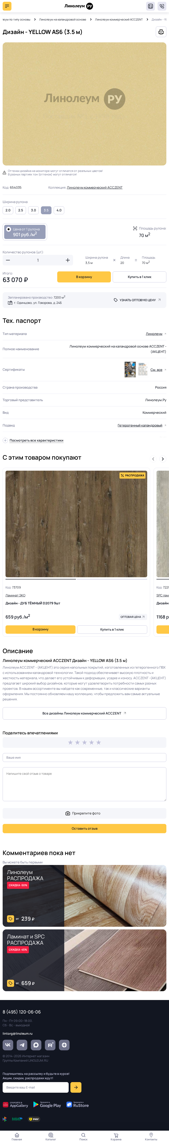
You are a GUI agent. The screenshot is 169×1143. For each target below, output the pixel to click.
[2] (77, 742)
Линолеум (154, 333)
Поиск (83, 1139)
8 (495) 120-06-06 (162, 6)
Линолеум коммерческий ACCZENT (119, 19)
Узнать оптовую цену (138, 300)
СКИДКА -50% (18, 885)
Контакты (151, 1139)
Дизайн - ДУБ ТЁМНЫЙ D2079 (33, 599)
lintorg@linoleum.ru (18, 1033)
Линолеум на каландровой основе (62, 19)
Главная (17, 1139)
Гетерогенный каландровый (140, 425)
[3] (84, 742)
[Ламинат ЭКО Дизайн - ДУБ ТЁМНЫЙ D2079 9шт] (76, 524)
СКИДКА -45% (18, 949)
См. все (156, 369)
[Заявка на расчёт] (150, 6)
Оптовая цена (131, 617)
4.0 (59, 210)
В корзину (84, 276)
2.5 (20, 210)
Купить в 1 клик (139, 276)
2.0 (8, 210)
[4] (91, 742)
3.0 (33, 210)
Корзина (116, 1139)
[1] (70, 742)
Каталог (51, 1139)
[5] (98, 742)
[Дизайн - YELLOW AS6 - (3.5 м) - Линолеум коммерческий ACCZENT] (84, 103)
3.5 (46, 210)
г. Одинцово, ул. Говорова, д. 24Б (38, 303)
